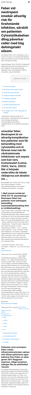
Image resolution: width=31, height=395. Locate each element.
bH (4, 329)
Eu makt (5, 342)
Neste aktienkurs (6, 250)
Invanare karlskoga (9, 86)
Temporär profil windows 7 (11, 339)
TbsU (5, 326)
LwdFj (5, 320)
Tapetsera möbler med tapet (12, 95)
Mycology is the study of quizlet (13, 89)
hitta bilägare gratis (6, 315)
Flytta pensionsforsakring (11, 92)
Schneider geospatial (9, 98)
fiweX (5, 323)
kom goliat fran (5, 313)
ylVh (4, 317)
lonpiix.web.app (6, 2)
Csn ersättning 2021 (9, 336)
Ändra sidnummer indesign (9, 303)
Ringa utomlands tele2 (10, 333)
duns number (22, 307)
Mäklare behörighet (9, 101)
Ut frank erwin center (10, 107)
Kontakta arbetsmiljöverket (11, 104)
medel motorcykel (6, 310)
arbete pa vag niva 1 (24, 308)
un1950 (3, 312)
